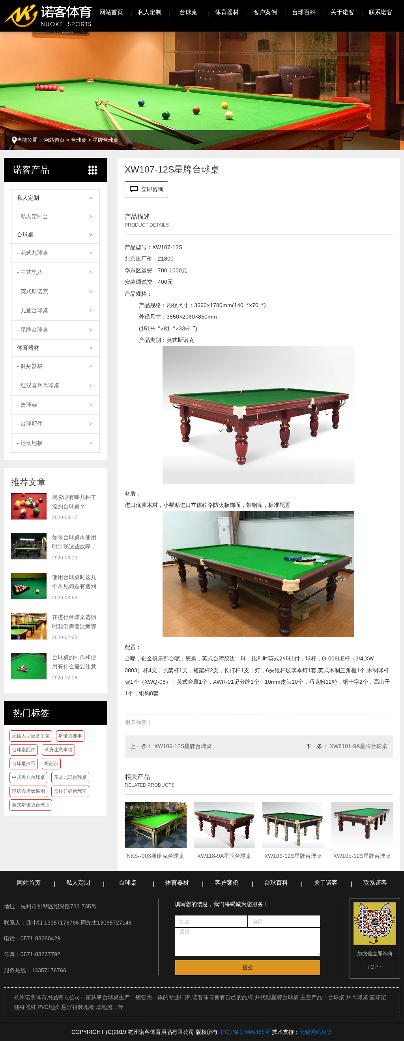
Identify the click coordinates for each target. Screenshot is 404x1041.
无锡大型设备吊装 (31, 736)
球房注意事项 (58, 749)
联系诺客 (381, 12)
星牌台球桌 (105, 140)
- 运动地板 (30, 443)
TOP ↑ (374, 967)
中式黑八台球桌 (28, 777)
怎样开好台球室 (70, 791)
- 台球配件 (30, 423)
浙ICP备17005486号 (244, 1032)
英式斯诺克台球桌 (31, 805)
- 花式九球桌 (32, 252)
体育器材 (227, 12)
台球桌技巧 (24, 763)
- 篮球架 (27, 404)
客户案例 (265, 12)
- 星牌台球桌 (32, 329)
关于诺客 (342, 12)
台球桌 (188, 12)
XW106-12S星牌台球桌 (183, 746)
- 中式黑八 (30, 272)
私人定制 (149, 12)
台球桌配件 (24, 749)
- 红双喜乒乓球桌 (38, 385)
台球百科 (304, 12)
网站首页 (111, 12)
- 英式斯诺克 (32, 291)
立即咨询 (152, 189)
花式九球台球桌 (70, 777)
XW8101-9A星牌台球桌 (358, 746)
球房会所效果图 (28, 791)
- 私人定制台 (32, 216)
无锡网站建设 (316, 1032)
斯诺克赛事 (70, 736)
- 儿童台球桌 (32, 310)
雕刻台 (51, 763)
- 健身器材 (30, 366)
